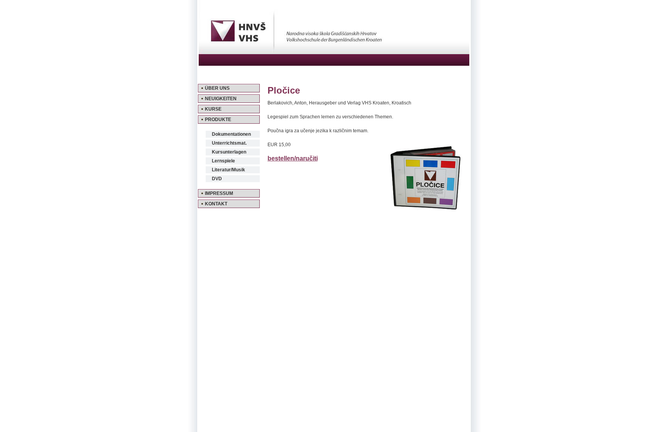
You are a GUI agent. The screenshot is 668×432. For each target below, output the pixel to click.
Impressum (219, 193)
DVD (217, 178)
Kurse (213, 109)
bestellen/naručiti (293, 158)
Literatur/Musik (228, 169)
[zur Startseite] (334, 63)
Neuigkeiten (221, 98)
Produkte (218, 119)
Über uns (217, 88)
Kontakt (216, 204)
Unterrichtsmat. (229, 143)
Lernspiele (223, 161)
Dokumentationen (231, 134)
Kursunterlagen (229, 152)
